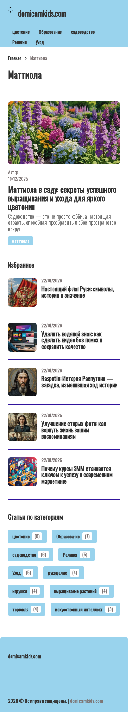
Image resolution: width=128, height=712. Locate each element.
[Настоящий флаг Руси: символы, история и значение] (22, 292)
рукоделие (62, 572)
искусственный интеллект (84, 609)
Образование (50, 31)
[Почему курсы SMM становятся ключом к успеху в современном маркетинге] (22, 471)
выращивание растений (80, 590)
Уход (40, 41)
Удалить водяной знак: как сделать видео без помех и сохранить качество (71, 341)
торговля (25, 609)
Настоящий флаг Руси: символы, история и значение (77, 292)
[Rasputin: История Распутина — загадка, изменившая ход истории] (22, 382)
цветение (21, 31)
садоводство (82, 31)
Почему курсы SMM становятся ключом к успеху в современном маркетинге (77, 475)
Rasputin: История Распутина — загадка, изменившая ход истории (79, 382)
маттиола (20, 240)
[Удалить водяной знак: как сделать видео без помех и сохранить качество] (22, 337)
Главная (14, 58)
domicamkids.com (86, 700)
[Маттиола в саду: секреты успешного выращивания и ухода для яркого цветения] (64, 132)
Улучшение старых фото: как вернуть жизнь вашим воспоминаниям (73, 430)
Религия (19, 41)
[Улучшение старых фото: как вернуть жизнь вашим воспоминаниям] (22, 427)
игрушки (24, 590)
